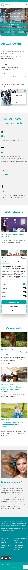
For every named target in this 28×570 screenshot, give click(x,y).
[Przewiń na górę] (25, 567)
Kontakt (16, 544)
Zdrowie (3, 349)
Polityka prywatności (17, 567)
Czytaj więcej (5, 246)
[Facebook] (11, 1)
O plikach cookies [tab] (22, 261)
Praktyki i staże (18, 542)
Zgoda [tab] (4, 261)
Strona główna (5, 538)
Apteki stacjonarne (19, 545)
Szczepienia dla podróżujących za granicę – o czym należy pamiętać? (12, 389)
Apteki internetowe (19, 547)
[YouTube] (6, 558)
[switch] (25, 288)
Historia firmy (4, 540)
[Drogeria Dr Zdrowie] (16, 1)
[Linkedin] (9, 558)
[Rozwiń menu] (26, 4)
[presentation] (14, 224)
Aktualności (14, 212)
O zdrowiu (14, 328)
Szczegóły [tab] (13, 261)
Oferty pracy (17, 540)
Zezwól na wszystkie (14, 302)
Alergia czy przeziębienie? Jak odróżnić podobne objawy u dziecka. (12, 425)
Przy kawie (10, 349)
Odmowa (14, 310)
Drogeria (16, 549)
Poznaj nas (3, 542)
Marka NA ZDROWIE (6, 545)
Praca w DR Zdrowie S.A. (20, 538)
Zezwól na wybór (14, 306)
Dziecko (3, 419)
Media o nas (4, 544)
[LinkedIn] (14, 1)
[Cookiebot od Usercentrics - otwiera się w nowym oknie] (21, 258)
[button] (14, 464)
